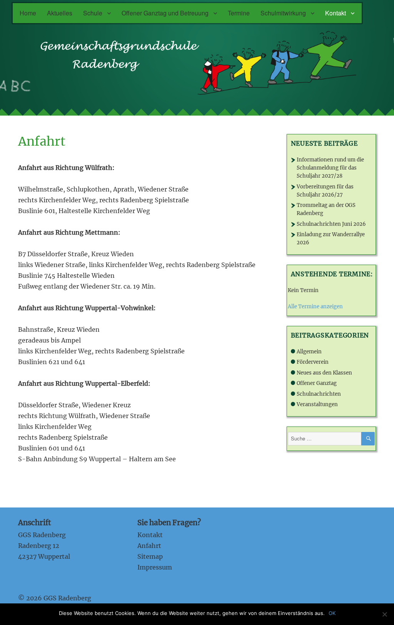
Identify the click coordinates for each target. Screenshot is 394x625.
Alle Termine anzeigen (315, 306)
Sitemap (150, 556)
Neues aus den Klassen (324, 373)
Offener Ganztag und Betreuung (165, 12)
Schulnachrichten (319, 394)
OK (332, 613)
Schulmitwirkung (283, 12)
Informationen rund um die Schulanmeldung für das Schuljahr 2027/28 (330, 167)
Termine (239, 12)
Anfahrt (149, 545)
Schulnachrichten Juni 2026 (331, 224)
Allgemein (309, 351)
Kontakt (335, 12)
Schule (92, 12)
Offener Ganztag (317, 383)
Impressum (154, 567)
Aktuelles (59, 12)
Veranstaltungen (317, 404)
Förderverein (313, 362)
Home (28, 12)
